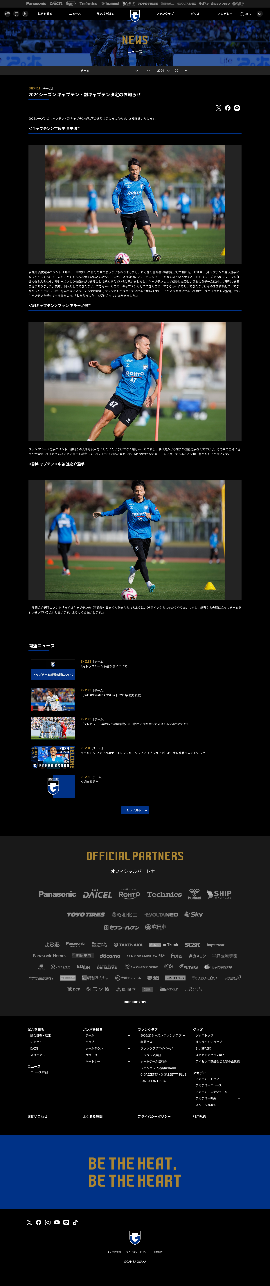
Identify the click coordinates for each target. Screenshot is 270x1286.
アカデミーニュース (209, 1085)
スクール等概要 (206, 1105)
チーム (89, 1035)
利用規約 (199, 1116)
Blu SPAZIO (203, 1048)
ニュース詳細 (39, 1072)
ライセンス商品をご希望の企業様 (218, 1061)
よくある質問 (92, 1116)
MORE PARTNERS (135, 1002)
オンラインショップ (209, 1041)
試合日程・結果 (40, 1035)
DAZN (34, 1048)
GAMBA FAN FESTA (153, 1081)
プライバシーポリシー (154, 1116)
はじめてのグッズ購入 (210, 1055)
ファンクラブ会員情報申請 (158, 1068)
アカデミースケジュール (212, 1092)
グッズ (195, 13)
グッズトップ (204, 1035)
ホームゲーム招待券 (154, 1061)
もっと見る (133, 810)
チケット (36, 1041)
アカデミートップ (207, 1078)
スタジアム (37, 1055)
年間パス (146, 1041)
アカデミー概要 (206, 1098)
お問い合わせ (37, 1116)
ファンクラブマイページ (157, 1048)
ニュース (75, 13)
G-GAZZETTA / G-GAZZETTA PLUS (163, 1074)
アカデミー (225, 13)
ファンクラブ (165, 13)
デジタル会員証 (151, 1055)
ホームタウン (94, 1048)
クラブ (89, 1041)
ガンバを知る (105, 13)
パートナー (92, 1061)
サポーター (92, 1055)
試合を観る (45, 13)
